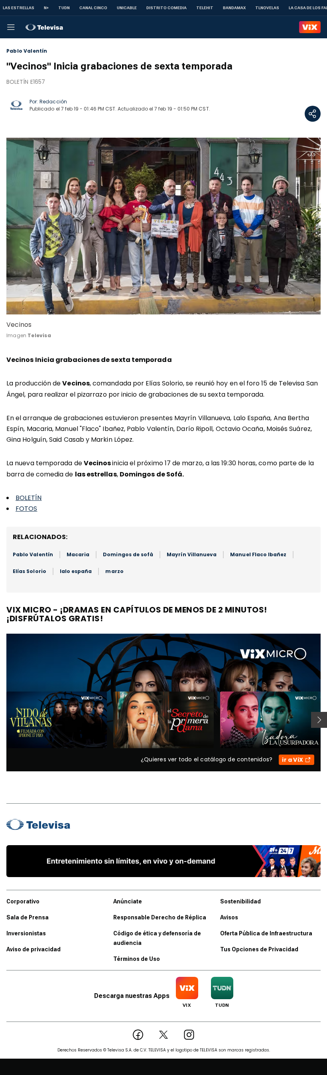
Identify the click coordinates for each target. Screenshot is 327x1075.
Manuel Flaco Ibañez (258, 554)
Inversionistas (26, 933)
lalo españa (76, 571)
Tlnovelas (267, 8)
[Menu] (11, 27)
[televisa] (44, 27)
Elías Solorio (29, 571)
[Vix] (310, 27)
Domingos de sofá (128, 554)
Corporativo (22, 901)
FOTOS (26, 508)
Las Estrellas (18, 8)
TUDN (64, 8)
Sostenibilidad (240, 901)
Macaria (78, 554)
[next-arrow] (319, 720)
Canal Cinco (93, 8)
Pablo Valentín (26, 51)
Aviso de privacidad (33, 949)
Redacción (53, 101)
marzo (114, 571)
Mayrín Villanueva (192, 554)
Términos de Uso (136, 959)
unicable (127, 8)
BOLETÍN (29, 497)
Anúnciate (127, 901)
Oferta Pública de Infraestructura (266, 933)
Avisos (229, 917)
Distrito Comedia (166, 8)
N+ (46, 8)
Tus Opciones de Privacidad (259, 949)
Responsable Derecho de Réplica (159, 917)
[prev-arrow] (1, 720)
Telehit (204, 8)
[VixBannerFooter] (163, 861)
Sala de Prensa (27, 917)
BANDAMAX (234, 8)
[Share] (313, 114)
